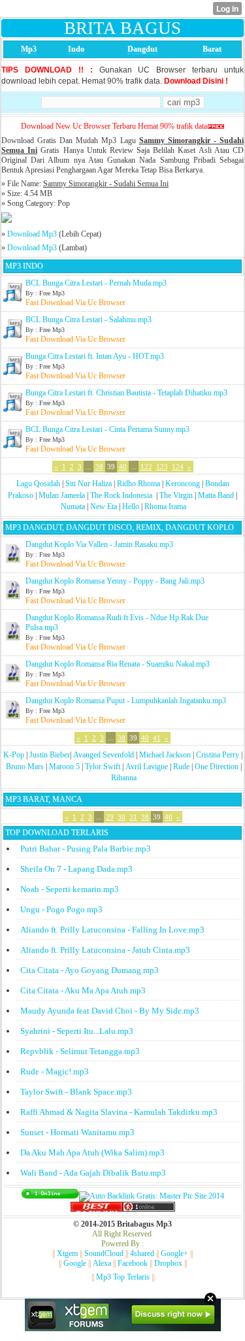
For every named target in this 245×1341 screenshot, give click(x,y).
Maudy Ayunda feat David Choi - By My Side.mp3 (109, 1011)
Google (74, 1263)
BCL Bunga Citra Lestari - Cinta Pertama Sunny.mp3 (107, 429)
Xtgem (67, 1253)
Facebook (133, 1263)
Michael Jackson (165, 754)
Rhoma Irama (165, 506)
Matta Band (216, 495)
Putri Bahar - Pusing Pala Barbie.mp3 (85, 848)
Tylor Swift (102, 766)
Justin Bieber (49, 754)
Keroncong (182, 483)
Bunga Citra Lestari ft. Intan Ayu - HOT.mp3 (94, 356)
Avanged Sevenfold (103, 754)
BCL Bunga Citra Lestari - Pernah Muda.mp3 (96, 283)
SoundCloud (103, 1253)
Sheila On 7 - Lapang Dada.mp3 (76, 869)
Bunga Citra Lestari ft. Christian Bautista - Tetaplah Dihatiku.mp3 (126, 392)
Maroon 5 (64, 766)
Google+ (174, 1253)
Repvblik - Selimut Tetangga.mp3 (80, 1051)
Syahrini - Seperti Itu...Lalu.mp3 (76, 1031)
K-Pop (13, 754)
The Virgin (176, 495)
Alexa (102, 1263)
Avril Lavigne (146, 766)
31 (133, 817)
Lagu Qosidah (38, 483)
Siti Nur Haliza (88, 483)
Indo (76, 49)
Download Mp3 (32, 234)
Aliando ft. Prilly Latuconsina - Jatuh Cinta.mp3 (105, 950)
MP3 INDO (24, 266)
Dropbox (168, 1263)
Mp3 (29, 49)
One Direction (216, 766)
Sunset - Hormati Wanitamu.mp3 (77, 1132)
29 (110, 817)
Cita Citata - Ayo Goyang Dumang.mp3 (89, 970)
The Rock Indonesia (122, 495)
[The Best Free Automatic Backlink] (97, 1209)
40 (123, 467)
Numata (73, 506)
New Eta (103, 506)
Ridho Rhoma (138, 483)
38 (99, 467)
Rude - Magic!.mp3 (54, 1071)
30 (121, 817)
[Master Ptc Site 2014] (151, 1195)
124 (178, 467)
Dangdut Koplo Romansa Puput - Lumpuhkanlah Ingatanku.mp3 (125, 700)
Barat (212, 49)
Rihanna (124, 777)
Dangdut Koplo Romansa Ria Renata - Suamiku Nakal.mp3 (117, 664)
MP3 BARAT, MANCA (43, 799)
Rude (181, 766)
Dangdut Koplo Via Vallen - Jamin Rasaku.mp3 (99, 544)
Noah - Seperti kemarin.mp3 (69, 889)
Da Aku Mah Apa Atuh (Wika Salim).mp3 (92, 1152)
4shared (142, 1253)
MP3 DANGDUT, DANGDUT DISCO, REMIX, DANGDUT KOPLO (119, 527)
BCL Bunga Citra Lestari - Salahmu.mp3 (88, 319)
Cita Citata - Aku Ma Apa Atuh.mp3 (83, 990)
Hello (130, 506)
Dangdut (142, 49)
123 (162, 467)
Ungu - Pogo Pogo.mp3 (61, 909)
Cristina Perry (217, 754)
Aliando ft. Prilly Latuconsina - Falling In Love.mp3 (112, 930)
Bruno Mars (25, 766)
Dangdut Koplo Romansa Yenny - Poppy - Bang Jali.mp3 (114, 581)
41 (157, 738)
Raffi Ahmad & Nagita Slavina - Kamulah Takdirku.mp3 (119, 1112)
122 (146, 467)
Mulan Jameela (62, 495)
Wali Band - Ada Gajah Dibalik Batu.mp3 (93, 1173)
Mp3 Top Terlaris (123, 1277)
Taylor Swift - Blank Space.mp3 (76, 1092)
